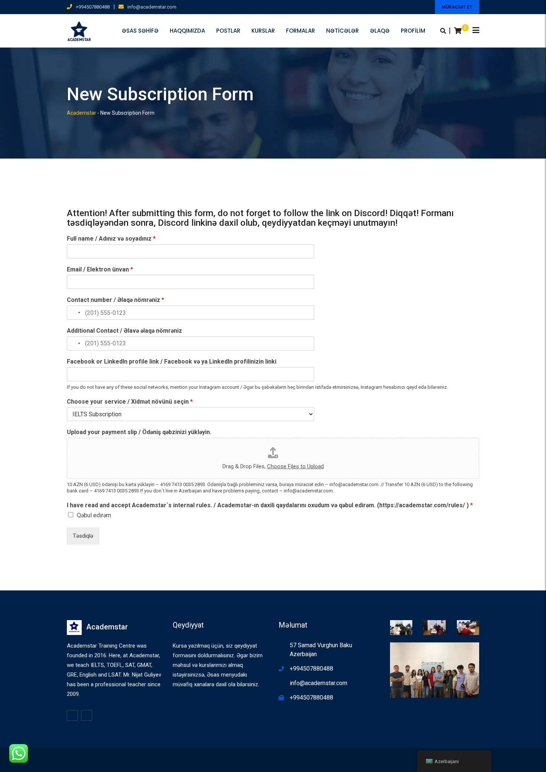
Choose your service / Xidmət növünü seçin (130, 401)
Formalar (300, 31)
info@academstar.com (151, 7)
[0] (457, 31)
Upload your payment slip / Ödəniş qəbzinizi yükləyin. (139, 432)
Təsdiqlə (83, 535)
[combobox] (74, 313)
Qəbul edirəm (94, 515)
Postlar (228, 31)
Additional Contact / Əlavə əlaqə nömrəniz (124, 330)
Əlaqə (380, 31)
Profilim (413, 31)
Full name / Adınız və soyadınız (111, 238)
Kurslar (263, 31)
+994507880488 (93, 7)
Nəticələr (342, 31)
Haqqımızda (187, 31)
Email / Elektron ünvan (100, 269)
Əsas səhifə (140, 31)
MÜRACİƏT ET (457, 7)
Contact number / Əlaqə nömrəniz (115, 299)
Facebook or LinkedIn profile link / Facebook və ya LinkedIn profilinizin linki (171, 361)
